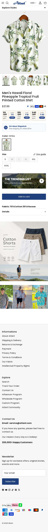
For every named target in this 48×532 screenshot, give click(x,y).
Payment (6, 348)
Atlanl (10, 523)
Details (5, 211)
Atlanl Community (11, 407)
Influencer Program (12, 394)
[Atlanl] (19, 3)
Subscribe (10, 481)
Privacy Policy (9, 353)
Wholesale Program (12, 398)
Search (5, 381)
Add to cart (24, 196)
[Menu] (3, 3)
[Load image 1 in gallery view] (24, 42)
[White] (6, 145)
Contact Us (7, 390)
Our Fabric (7, 361)
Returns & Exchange (12, 344)
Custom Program (10, 403)
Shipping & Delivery (11, 340)
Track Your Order (10, 386)
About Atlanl (8, 336)
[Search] (8, 3)
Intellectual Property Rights (16, 365)
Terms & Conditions (12, 357)
